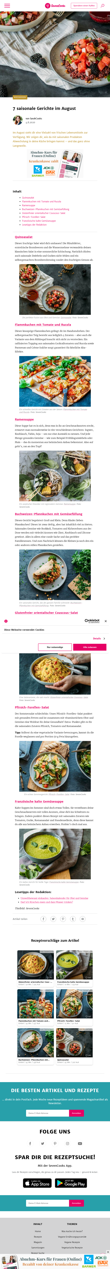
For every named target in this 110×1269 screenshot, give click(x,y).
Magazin (38, 1242)
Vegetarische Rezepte (72, 1247)
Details (97, 638)
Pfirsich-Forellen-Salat (33, 217)
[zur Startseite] (55, 5)
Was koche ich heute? (72, 1231)
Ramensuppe (28, 205)
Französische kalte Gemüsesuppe (39, 221)
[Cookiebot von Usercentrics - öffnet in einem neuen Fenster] (86, 621)
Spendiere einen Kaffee (84, 5)
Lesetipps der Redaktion (34, 224)
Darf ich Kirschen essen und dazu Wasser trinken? (47, 902)
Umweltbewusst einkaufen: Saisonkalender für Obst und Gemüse (54, 898)
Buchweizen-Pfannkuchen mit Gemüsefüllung (45, 209)
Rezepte (38, 1237)
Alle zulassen (90, 647)
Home (38, 1231)
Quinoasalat (28, 197)
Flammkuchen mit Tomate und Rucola (41, 201)
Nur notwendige (55, 647)
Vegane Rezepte (72, 1242)
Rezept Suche (37, 1253)
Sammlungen (37, 1247)
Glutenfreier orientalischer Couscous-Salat (43, 213)
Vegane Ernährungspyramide (72, 1237)
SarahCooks (36, 118)
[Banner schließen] (106, 621)
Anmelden (76, 1113)
